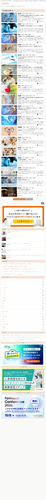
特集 (22, 329)
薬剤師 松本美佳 (41, 145)
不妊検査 (30, 44)
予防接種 (22, 300)
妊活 (19, 34)
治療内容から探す (22, 324)
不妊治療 (19, 13)
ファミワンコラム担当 (42, 135)
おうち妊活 (18, 339)
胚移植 (30, 147)
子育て (22, 313)
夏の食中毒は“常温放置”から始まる (13, 231)
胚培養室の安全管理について (24, 179)
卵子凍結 (30, 95)
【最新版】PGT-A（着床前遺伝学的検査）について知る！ (29, 36)
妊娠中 (20, 337)
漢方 (29, 137)
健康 (4, 335)
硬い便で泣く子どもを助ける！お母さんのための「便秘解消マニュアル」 (19, 243)
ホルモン (15, 337)
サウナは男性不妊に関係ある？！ (24, 189)
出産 (22, 303)
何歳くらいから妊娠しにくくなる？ (25, 87)
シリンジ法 (30, 335)
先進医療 (29, 34)
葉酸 (24, 337)
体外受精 (27, 13)
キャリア (19, 95)
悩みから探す (22, 316)
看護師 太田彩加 (41, 93)
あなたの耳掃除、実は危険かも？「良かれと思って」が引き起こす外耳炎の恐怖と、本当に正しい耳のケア (21, 271)
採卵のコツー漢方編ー (22, 139)
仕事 (28, 339)
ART (33, 13)
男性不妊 (33, 157)
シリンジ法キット (36, 335)
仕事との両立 (5, 337)
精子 (28, 85)
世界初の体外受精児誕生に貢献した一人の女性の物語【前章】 (30, 77)
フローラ (22, 290)
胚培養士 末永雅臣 (42, 185)
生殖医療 (27, 65)
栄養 (16, 335)
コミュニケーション (23, 335)
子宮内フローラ (29, 337)
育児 (10, 337)
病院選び (34, 44)
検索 (43, 203)
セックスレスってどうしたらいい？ (13, 237)
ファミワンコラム (5, 4)
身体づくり (39, 337)
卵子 (31, 85)
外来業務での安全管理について (24, 169)
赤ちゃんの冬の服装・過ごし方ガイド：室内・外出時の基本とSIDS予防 (19, 249)
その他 (22, 279)
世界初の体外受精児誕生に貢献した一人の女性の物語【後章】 (30, 67)
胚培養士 (30, 13)
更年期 (22, 321)
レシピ (22, 295)
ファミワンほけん (22, 287)
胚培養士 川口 (41, 21)
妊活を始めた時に (22, 311)
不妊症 (33, 95)
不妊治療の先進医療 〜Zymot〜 (25, 159)
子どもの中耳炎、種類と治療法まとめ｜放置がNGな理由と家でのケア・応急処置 (16, 263)
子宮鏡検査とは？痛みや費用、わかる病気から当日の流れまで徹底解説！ (15, 266)
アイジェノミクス (11, 339)
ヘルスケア (22, 292)
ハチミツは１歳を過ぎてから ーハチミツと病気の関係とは (12, 274)
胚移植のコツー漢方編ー (23, 149)
